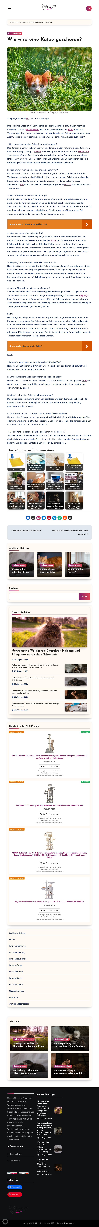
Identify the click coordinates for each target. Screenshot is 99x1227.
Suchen (13, 588)
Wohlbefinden (32, 129)
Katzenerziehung (17, 952)
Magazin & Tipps (16, 991)
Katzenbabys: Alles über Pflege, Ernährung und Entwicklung (25, 1073)
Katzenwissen (14, 33)
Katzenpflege (15, 965)
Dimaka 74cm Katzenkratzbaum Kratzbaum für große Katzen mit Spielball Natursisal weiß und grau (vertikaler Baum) (49, 757)
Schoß (54, 240)
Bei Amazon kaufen (50, 767)
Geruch (67, 184)
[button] (5, 1221)
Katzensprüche (16, 972)
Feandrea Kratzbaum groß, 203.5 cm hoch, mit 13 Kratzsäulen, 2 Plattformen (49, 805)
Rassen (37, 151)
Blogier (56, 1223)
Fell (27, 118)
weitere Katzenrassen (19, 1004)
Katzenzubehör (16, 984)
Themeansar (69, 1223)
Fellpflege (83, 295)
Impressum (15, 1160)
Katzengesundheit (17, 959)
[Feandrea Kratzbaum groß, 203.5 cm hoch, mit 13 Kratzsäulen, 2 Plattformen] (49, 793)
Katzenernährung (17, 946)
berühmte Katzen (17, 933)
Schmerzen (83, 151)
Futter (12, 939)
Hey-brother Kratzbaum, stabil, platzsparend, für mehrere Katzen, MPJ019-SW (49, 902)
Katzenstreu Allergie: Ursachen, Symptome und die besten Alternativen (69, 1073)
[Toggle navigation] (9, 8)
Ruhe (84, 380)
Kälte (70, 129)
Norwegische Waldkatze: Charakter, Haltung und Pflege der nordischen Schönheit (29, 1046)
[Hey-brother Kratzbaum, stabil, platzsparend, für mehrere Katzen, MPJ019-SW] (49, 890)
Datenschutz (16, 1154)
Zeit (22, 184)
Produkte (13, 997)
